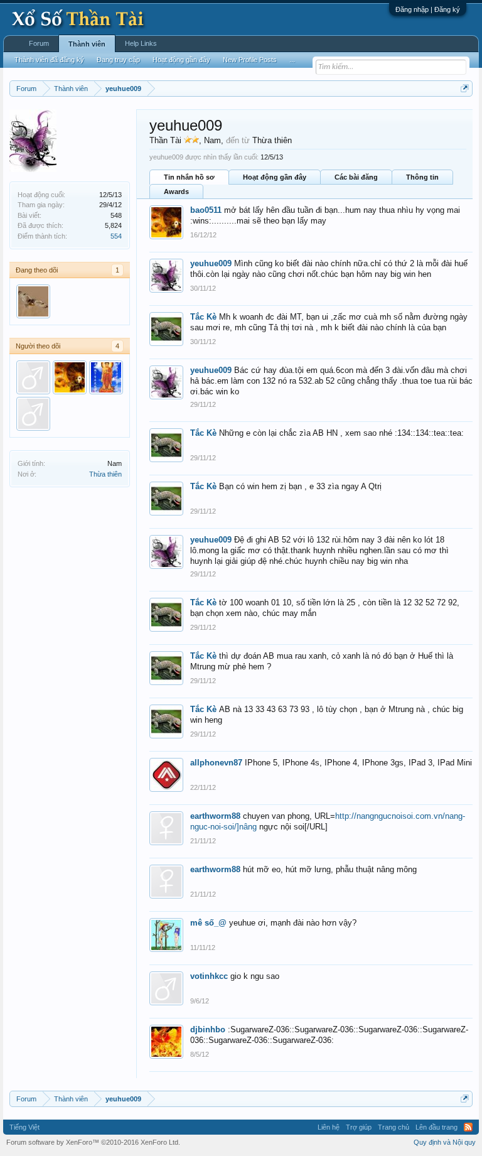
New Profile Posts (250, 59)
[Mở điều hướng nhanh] (465, 88)
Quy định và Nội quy (445, 1142)
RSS (468, 1127)
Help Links (141, 43)
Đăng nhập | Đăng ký (427, 9)
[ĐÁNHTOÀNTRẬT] (33, 377)
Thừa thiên (105, 474)
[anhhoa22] (33, 301)
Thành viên (86, 44)
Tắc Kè (203, 316)
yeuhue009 (211, 263)
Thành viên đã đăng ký (49, 59)
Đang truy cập (118, 59)
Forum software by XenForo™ (93, 1142)
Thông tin (422, 177)
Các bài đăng (356, 177)
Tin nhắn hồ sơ (189, 177)
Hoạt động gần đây (274, 177)
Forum (39, 43)
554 (116, 236)
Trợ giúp (359, 1127)
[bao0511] (70, 377)
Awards (176, 191)
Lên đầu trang (436, 1127)
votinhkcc (209, 976)
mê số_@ (208, 922)
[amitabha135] (106, 377)
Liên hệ (329, 1127)
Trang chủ (393, 1127)
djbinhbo (207, 1029)
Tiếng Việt (24, 1127)
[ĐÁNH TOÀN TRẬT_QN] (33, 414)
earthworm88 (215, 816)
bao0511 (206, 210)
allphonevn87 (216, 762)
